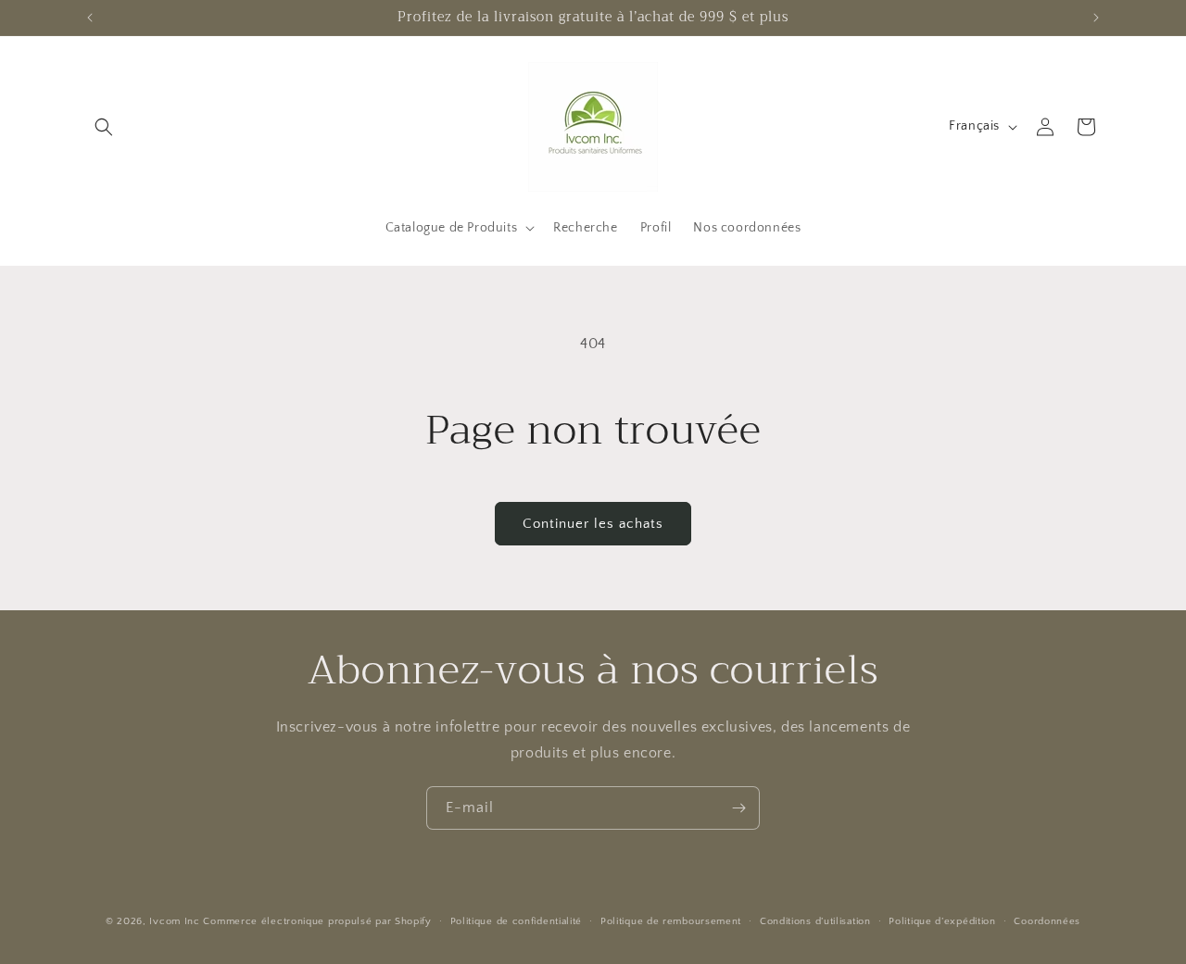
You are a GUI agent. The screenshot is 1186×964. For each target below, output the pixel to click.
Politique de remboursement (670, 920)
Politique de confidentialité (516, 920)
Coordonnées (1047, 920)
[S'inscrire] (738, 808)
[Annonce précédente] (89, 17)
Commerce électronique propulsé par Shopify (317, 921)
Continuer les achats (593, 524)
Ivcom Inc (174, 921)
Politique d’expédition (942, 920)
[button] (103, 126)
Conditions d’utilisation (815, 920)
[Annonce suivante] (1096, 17)
